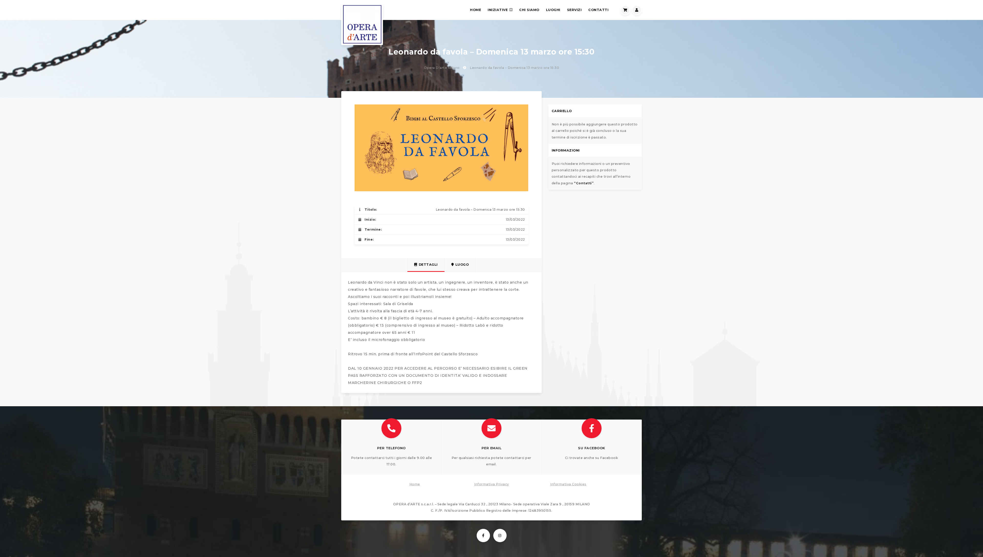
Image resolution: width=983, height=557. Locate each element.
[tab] (426, 265)
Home (414, 484)
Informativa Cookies (568, 484)
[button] (391, 447)
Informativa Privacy (491, 484)
